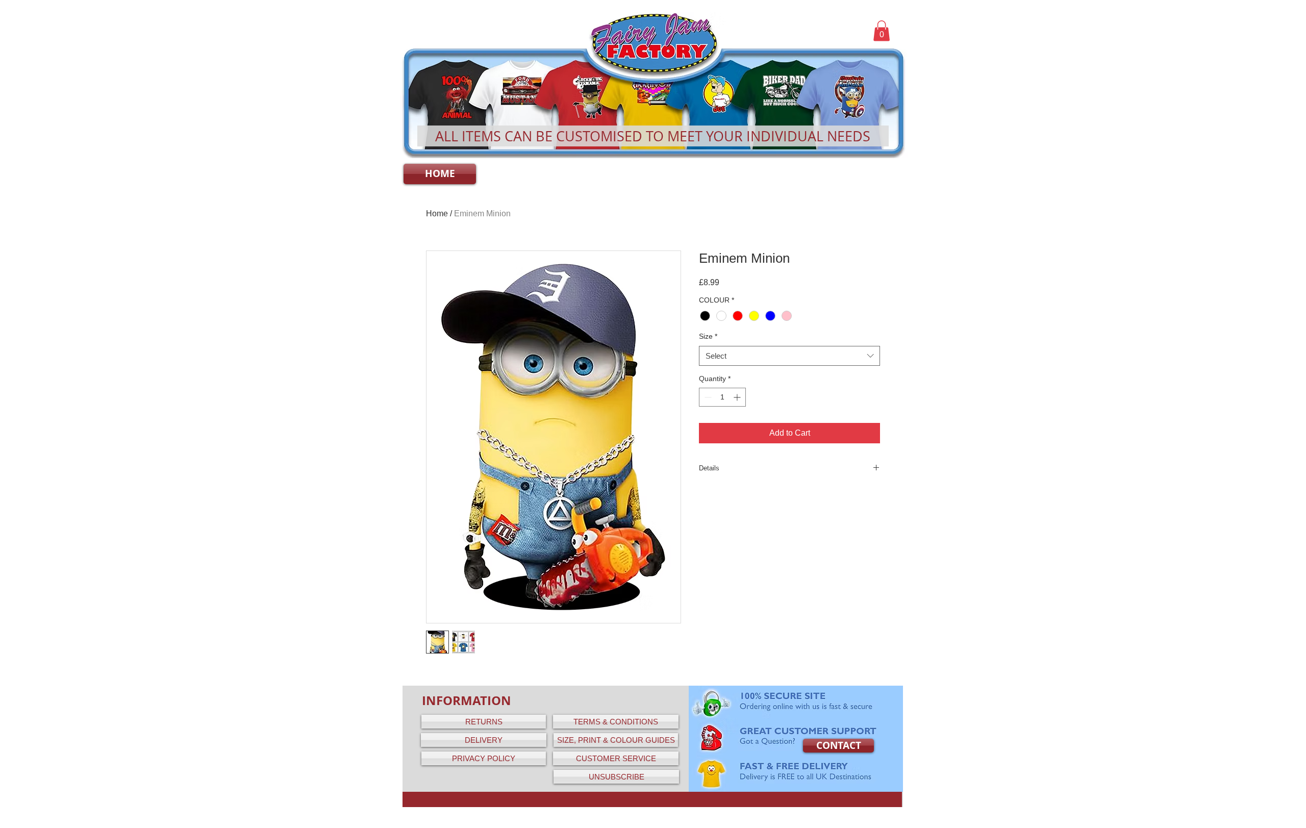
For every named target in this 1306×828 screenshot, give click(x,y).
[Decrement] (706, 397)
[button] (881, 30)
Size (708, 336)
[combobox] (789, 356)
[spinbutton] (722, 397)
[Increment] (738, 397)
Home (437, 213)
